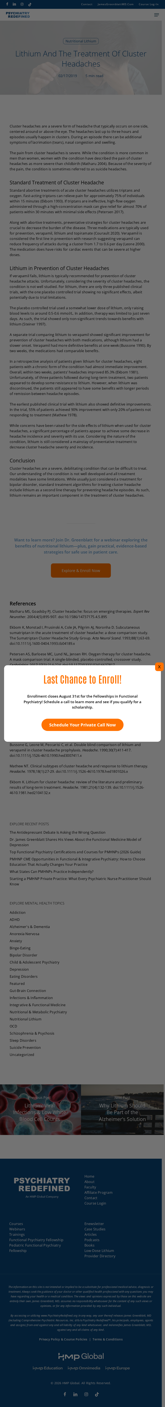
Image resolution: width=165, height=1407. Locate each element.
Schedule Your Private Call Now (82, 725)
